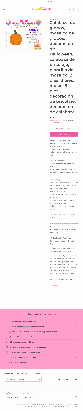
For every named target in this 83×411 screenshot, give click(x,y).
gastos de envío (57, 120)
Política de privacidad (71, 404)
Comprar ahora (63, 134)
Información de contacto (61, 406)
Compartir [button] (56, 285)
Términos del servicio (32, 406)
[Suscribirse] (39, 379)
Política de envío (46, 406)
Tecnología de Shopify (39, 404)
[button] (4, 9)
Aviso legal (74, 406)
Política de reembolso (55, 404)
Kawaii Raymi (27, 404)
